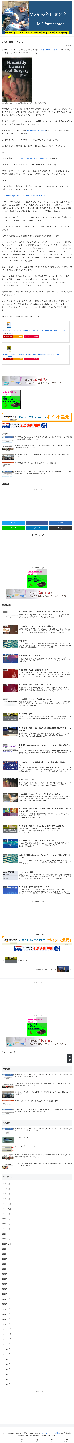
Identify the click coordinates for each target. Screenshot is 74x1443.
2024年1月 (6, 1284)
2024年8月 (6, 1259)
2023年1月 (6, 1324)
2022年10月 (6, 1339)
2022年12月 (6, 1329)
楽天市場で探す (8, 336)
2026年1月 (6, 1199)
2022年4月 (6, 1369)
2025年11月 (6, 1209)
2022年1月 (6, 1384)
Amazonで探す (18, 336)
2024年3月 (6, 1279)
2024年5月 (6, 1274)
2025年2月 (6, 1234)
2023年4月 (6, 1314)
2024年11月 (6, 1244)
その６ (43, 130)
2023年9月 (6, 1294)
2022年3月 (6, 1374)
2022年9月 (6, 1344)
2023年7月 (6, 1304)
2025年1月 (6, 1239)
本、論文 (6, 483)
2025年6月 (6, 1224)
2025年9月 (6, 1214)
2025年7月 (6, 1219)
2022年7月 (6, 1354)
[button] (68, 666)
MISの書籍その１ (32, 130)
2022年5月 (6, 1364)
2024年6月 (6, 1269)
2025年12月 (6, 1204)
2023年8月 (6, 1299)
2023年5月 (6, 1309)
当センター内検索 (8, 1052)
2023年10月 (6, 1289)
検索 (70, 1058)
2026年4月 (6, 1194)
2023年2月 (6, 1319)
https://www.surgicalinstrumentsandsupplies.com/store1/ (23, 196)
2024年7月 (6, 1264)
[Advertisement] (37, 504)
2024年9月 (6, 1254)
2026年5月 (6, 1189)
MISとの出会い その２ (49, 50)
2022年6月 (6, 1359)
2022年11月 (6, 1334)
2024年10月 (6, 1249)
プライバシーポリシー (47, 1433)
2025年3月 (6, 1229)
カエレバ (10, 333)
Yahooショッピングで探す (31, 336)
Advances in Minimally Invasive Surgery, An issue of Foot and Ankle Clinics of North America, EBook (31, 354)
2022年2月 (6, 1379)
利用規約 (58, 1433)
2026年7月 (6, 1184)
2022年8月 (6, 1349)
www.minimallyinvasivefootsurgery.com (34, 158)
